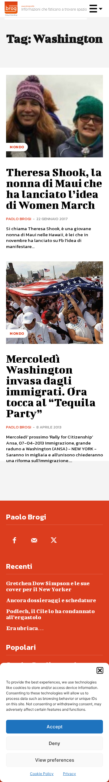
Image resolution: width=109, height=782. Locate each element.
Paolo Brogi (18, 219)
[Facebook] (14, 540)
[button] (100, 670)
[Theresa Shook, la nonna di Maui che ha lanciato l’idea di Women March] (54, 116)
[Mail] (34, 540)
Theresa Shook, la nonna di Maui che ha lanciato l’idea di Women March (54, 188)
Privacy (69, 773)
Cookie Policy (42, 773)
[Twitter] (53, 540)
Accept (55, 727)
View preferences (54, 760)
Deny (54, 743)
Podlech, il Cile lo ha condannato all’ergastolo (50, 614)
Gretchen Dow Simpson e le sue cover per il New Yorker (48, 586)
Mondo (17, 147)
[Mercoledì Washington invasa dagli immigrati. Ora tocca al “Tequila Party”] (54, 302)
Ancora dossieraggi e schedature (51, 600)
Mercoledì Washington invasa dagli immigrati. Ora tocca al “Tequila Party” (51, 385)
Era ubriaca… (25, 628)
